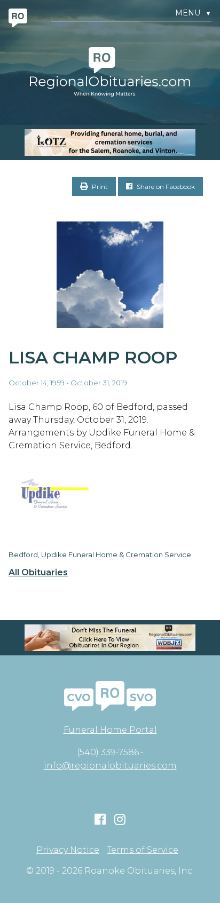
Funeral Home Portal (110, 730)
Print (99, 187)
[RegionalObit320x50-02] (110, 637)
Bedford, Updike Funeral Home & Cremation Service (100, 554)
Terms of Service (142, 850)
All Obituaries (38, 572)
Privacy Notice (67, 850)
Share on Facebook (165, 187)
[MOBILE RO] (110, 142)
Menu (193, 13)
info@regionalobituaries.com (110, 766)
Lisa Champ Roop (93, 357)
